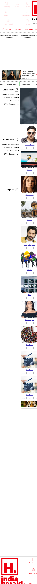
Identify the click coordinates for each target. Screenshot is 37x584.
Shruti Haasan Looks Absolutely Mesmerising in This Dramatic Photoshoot (28, 74)
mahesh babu (25, 84)
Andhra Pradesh (11, 84)
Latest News (8, 90)
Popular (10, 190)
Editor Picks (8, 140)
